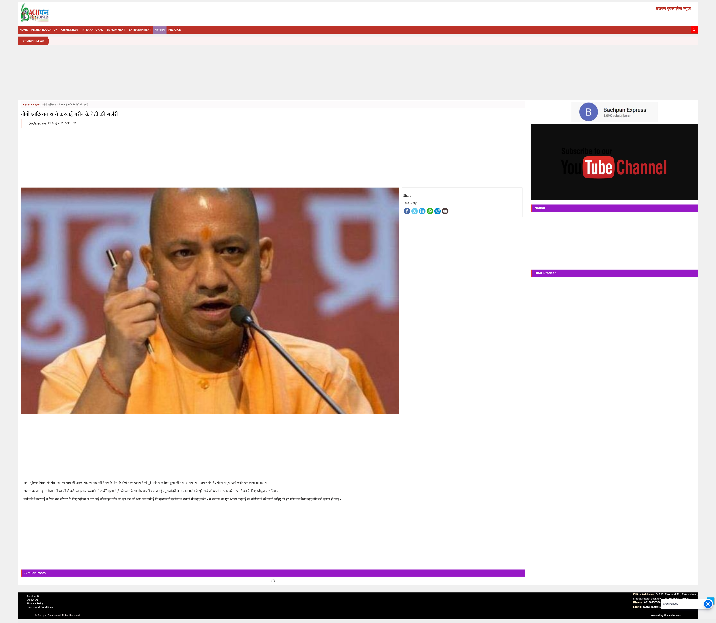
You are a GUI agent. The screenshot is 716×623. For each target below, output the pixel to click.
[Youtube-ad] (614, 161)
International (92, 29)
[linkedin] (422, 210)
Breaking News (33, 41)
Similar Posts (35, 573)
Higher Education (44, 29)
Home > (28, 104)
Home (24, 29)
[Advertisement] (358, 74)
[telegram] (437, 210)
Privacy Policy (35, 603)
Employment (116, 29)
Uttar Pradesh (546, 273)
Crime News (69, 29)
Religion (174, 29)
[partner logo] (128, 13)
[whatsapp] (430, 210)
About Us (32, 599)
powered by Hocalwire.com (665, 615)
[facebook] (407, 210)
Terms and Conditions (40, 607)
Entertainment (140, 29)
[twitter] (414, 210)
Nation (160, 30)
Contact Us (33, 595)
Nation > (38, 104)
